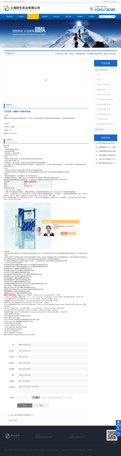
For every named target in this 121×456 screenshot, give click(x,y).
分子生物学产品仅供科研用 (94, 53)
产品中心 (33, 16)
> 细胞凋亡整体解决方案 (103, 114)
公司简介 (21, 16)
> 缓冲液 (98, 80)
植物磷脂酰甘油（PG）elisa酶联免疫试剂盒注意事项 (107, 147)
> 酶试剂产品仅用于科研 (103, 94)
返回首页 (106, 1)
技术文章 (56, 16)
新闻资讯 (45, 16)
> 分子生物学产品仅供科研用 (104, 99)
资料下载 (68, 16)
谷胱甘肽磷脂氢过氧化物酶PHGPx (23, 415)
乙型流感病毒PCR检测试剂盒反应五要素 (107, 155)
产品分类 (105, 63)
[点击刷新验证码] (36, 397)
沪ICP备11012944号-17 (52, 450)
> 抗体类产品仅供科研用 (103, 84)
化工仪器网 (81, 450)
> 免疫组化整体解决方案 (103, 104)
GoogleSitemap (65, 450)
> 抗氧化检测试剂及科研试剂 (104, 124)
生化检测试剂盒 (80, 53)
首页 (66, 53)
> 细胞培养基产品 (101, 89)
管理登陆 (89, 450)
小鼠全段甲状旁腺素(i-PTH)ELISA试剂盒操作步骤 (107, 159)
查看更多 (101, 129)
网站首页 (9, 16)
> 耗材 (98, 75)
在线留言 (80, 16)
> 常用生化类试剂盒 (102, 119)
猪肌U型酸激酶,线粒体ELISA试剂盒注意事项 (107, 163)
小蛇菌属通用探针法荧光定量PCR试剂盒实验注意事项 (107, 151)
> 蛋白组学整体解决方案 (103, 109)
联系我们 (113, 1)
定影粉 (15, 420)
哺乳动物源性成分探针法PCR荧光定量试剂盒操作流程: (107, 143)
